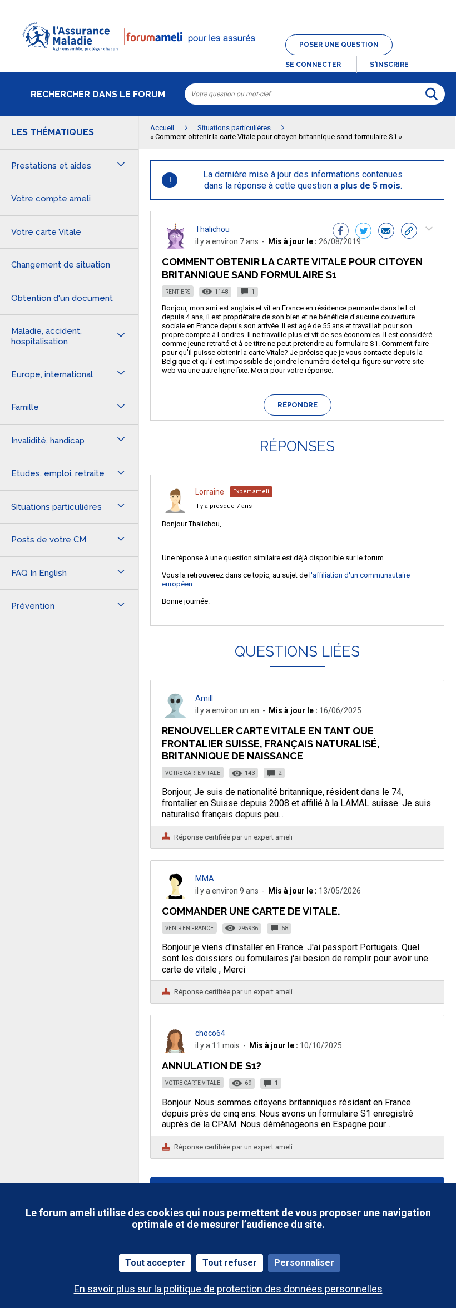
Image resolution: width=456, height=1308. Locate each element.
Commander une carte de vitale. (251, 911)
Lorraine (209, 491)
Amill (204, 698)
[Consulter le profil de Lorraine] (175, 510)
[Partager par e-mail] (386, 232)
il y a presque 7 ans (223, 506)
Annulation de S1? (211, 1066)
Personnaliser (304, 1262)
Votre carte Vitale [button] (46, 232)
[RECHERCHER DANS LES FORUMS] (431, 94)
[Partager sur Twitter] (363, 232)
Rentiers (177, 292)
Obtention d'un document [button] (62, 298)
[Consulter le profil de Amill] (175, 715)
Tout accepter (155, 1262)
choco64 (210, 1033)
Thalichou (212, 229)
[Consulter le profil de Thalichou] (175, 246)
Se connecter (313, 64)
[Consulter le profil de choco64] (175, 1050)
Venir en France (189, 928)
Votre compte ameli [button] (51, 199)
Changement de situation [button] (60, 265)
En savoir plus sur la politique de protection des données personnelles (228, 1289)
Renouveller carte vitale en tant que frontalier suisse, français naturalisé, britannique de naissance (271, 743)
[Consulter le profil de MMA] (175, 895)
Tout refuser (229, 1262)
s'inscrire (389, 64)
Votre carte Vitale (192, 773)
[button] (228, 58)
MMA (204, 878)
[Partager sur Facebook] (341, 232)
